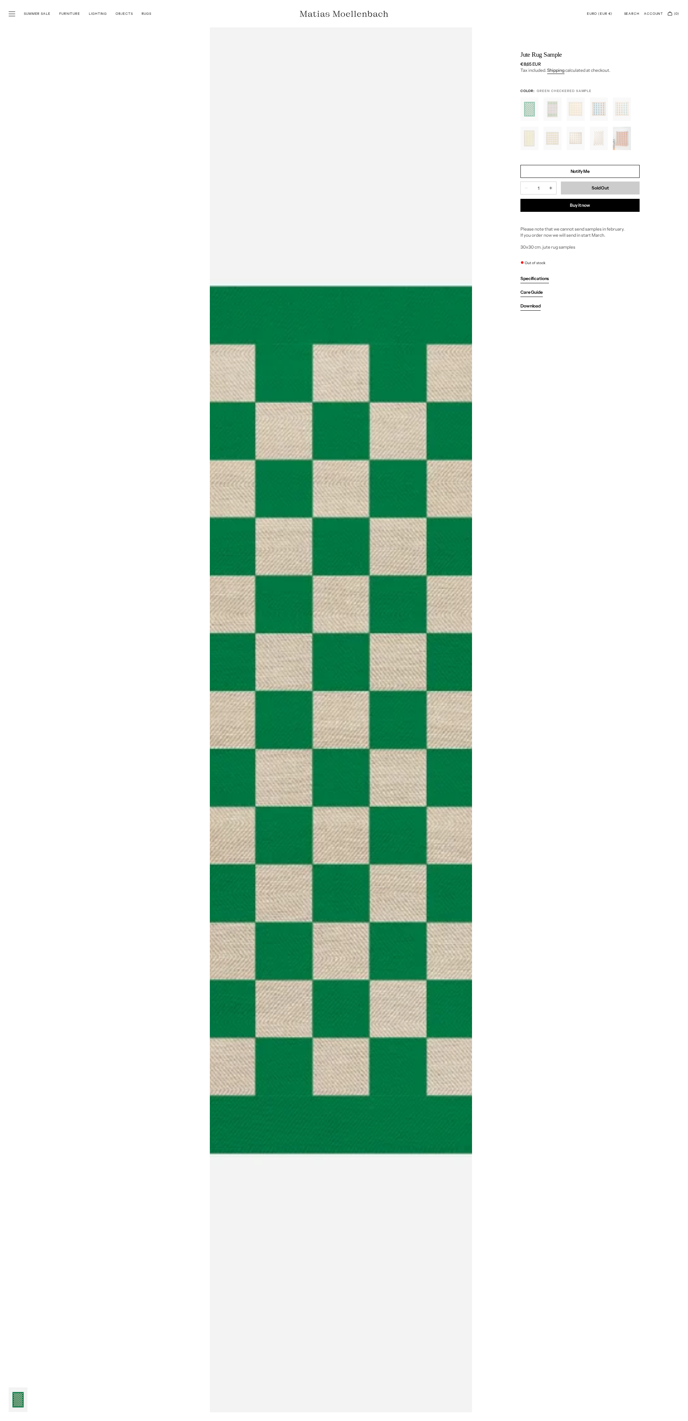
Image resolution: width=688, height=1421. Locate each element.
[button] (600, 13)
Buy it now (580, 205)
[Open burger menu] (12, 14)
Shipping (555, 70)
